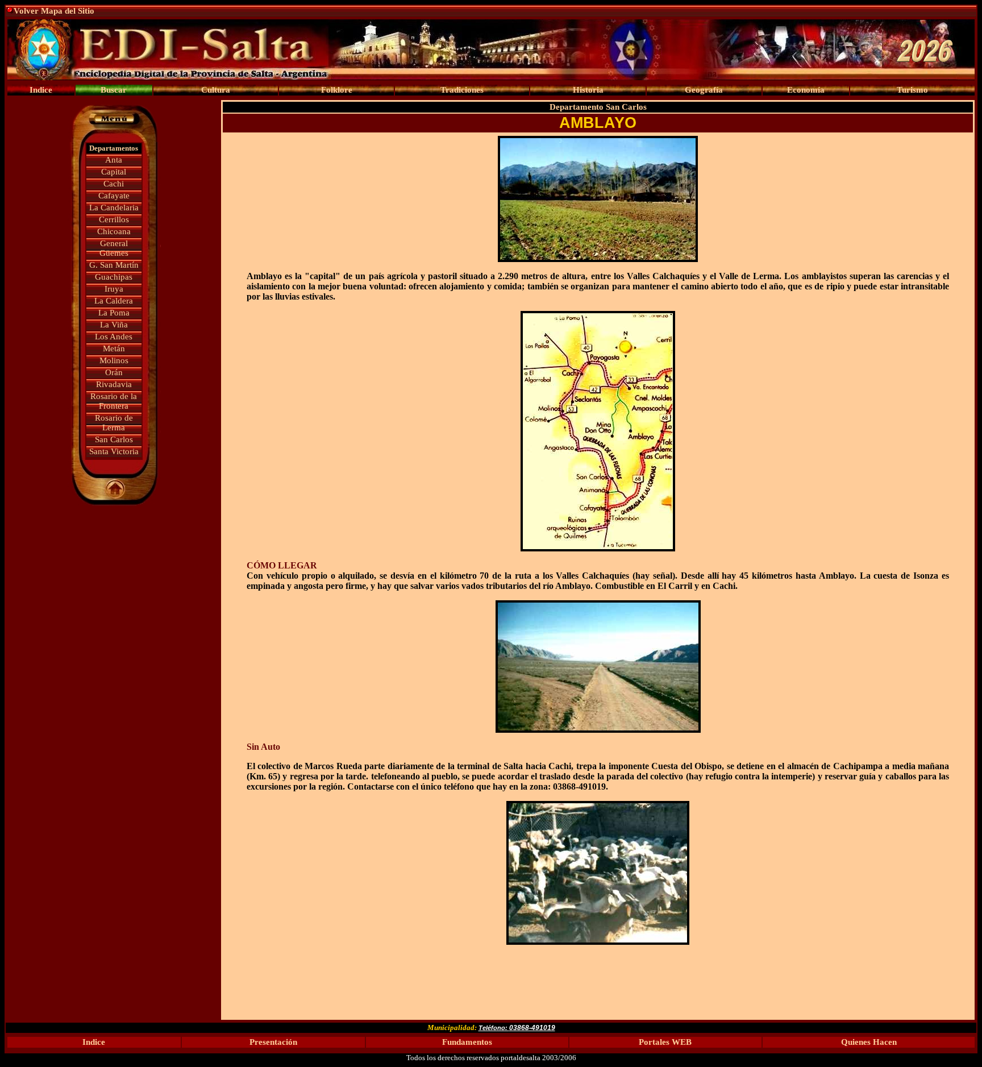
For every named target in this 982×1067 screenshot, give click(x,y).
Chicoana (114, 231)
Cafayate (114, 195)
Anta (113, 159)
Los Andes (113, 336)
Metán (114, 348)
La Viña (114, 324)
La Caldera (113, 300)
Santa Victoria (114, 451)
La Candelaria (114, 207)
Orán (114, 372)
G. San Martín (114, 264)
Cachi (113, 183)
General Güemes (113, 248)
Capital (113, 171)
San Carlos (114, 439)
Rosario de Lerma (114, 422)
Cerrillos (114, 219)
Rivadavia (114, 384)
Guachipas (113, 276)
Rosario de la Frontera (113, 401)
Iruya (114, 288)
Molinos (113, 360)
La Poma (114, 312)
